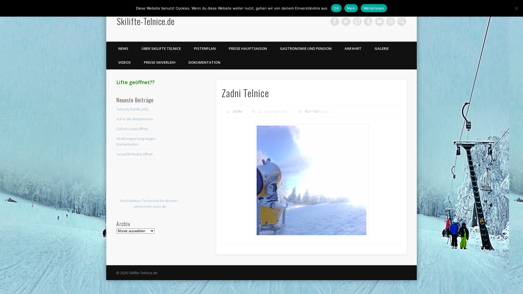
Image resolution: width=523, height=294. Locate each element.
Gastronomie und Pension (306, 48)
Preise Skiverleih (159, 62)
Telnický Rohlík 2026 (132, 109)
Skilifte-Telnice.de (146, 21)
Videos (124, 62)
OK (336, 8)
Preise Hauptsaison (248, 48)
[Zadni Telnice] (312, 180)
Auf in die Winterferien (134, 119)
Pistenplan (205, 48)
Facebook (334, 21)
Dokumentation (204, 62)
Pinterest (357, 21)
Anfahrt (353, 48)
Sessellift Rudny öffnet (134, 154)
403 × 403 (312, 111)
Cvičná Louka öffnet (132, 128)
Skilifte (237, 111)
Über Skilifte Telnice (161, 48)
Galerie (382, 48)
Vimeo (379, 21)
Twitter (346, 21)
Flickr (368, 21)
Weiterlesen (373, 8)
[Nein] (516, 8)
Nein (351, 8)
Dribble (390, 21)
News (123, 48)
